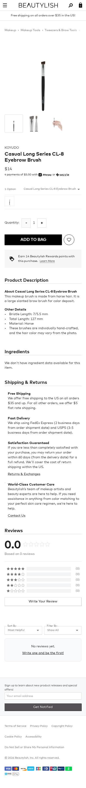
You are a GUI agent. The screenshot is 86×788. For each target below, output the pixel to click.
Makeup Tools (30, 30)
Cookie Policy (13, 736)
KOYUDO (12, 147)
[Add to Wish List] (69, 239)
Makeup (10, 30)
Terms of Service (15, 726)
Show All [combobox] (53, 630)
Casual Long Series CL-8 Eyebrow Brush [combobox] (50, 189)
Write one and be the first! (43, 653)
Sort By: (12, 626)
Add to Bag (33, 240)
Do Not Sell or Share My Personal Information (34, 747)
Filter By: (52, 626)
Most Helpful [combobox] (16, 630)
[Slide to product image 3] (54, 123)
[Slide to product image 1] (14, 123)
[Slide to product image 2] (34, 123)
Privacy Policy (39, 726)
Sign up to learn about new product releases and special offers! (41, 687)
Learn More (47, 261)
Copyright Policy (61, 726)
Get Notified (43, 707)
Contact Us (16, 515)
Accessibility (33, 736)
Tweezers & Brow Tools (61, 30)
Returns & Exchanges (24, 474)
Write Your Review (43, 601)
